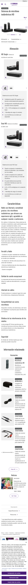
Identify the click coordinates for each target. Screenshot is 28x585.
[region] (14, 562)
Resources (13, 514)
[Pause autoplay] (20, 34)
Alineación (4, 39)
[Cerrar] (26, 542)
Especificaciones (13, 511)
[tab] (8, 35)
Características (15, 39)
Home (2, 532)
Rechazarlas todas (13, 577)
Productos (11, 532)
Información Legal (6, 568)
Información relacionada (8, 42)
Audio (6, 532)
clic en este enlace (19, 566)
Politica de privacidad (16, 568)
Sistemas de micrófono (20, 532)
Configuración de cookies (14, 573)
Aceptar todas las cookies (14, 582)
